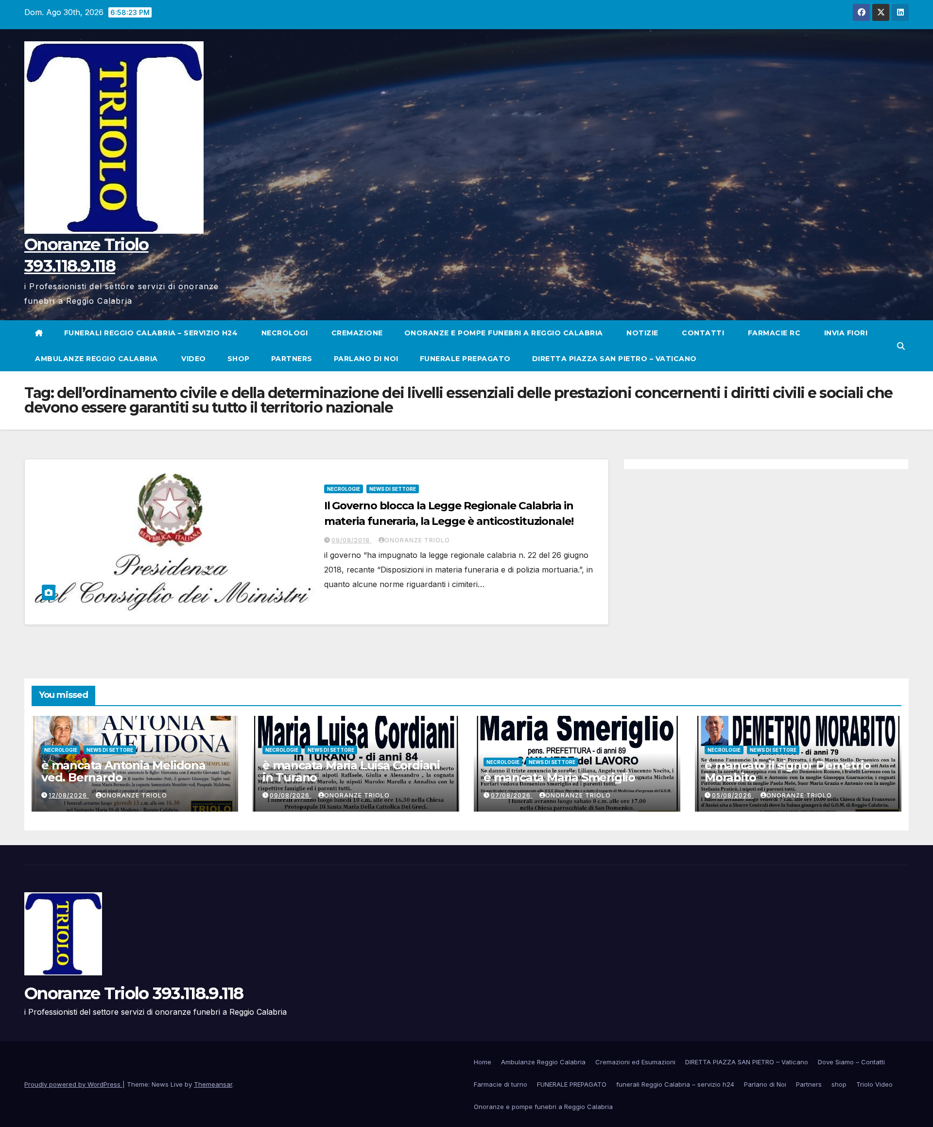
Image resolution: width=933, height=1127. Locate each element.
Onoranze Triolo (417, 540)
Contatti (702, 333)
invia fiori (844, 333)
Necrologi (283, 333)
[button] (901, 346)
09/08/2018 (351, 540)
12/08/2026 (69, 795)
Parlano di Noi (366, 358)
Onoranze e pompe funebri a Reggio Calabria (503, 333)
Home (482, 1062)
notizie (641, 333)
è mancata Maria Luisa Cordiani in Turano (351, 771)
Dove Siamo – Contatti (851, 1062)
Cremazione (356, 333)
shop (238, 358)
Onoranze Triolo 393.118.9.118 (133, 993)
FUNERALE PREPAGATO (465, 358)
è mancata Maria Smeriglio (559, 777)
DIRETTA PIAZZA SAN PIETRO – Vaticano (614, 358)
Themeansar (213, 1084)
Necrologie (343, 489)
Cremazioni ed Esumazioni (635, 1062)
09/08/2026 (290, 795)
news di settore (392, 489)
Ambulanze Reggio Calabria (96, 358)
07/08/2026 (512, 795)
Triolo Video (874, 1084)
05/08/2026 (733, 795)
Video (192, 358)
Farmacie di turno (500, 1084)
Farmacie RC (772, 333)
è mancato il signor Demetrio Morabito (787, 771)
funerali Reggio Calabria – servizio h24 (151, 333)
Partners (291, 358)
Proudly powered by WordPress (73, 1084)
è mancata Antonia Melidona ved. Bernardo (123, 771)
